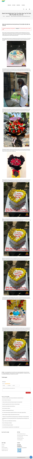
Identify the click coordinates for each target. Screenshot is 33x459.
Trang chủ (9, 5)
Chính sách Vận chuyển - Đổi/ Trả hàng (22, 435)
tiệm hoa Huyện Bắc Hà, (6, 373)
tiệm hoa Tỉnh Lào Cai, (13, 373)
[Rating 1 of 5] (5, 383)
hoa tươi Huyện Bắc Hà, (8, 372)
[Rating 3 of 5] (7, 383)
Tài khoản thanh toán (5, 450)
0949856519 (18, 28)
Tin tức (4, 16)
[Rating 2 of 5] (6, 383)
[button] (26, 9)
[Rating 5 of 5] (9, 383)
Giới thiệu (13, 5)
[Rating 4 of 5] (8, 383)
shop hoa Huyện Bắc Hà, (20, 372)
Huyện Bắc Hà (8, 16)
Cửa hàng (23, 5)
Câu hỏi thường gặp (4, 447)
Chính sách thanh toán (20, 438)
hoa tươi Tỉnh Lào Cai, (14, 372)
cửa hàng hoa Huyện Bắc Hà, (19, 373)
